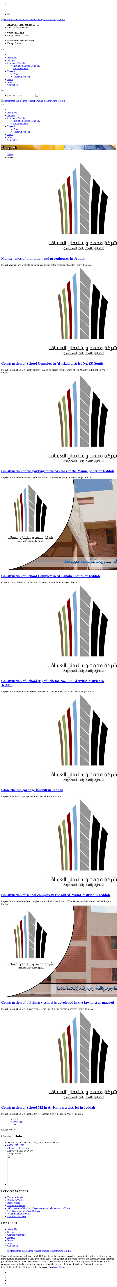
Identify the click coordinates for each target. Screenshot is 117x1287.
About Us (12, 57)
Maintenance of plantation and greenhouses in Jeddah (43, 258)
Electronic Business (16, 1216)
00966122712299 (15, 1145)
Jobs (9, 82)
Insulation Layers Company (26, 65)
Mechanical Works (16, 1205)
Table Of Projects (21, 76)
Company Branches (16, 63)
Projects (11, 71)
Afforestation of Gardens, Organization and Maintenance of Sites (38, 1208)
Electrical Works (15, 1197)
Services (11, 60)
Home (10, 154)
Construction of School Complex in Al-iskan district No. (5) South (52, 363)
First (15, 1119)
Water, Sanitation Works (18, 1213)
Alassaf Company (59, 1267)
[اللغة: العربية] (8, 14)
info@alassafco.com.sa (18, 1148)
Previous (17, 1121)
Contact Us (12, 85)
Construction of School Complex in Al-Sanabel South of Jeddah (50, 576)
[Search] (37, 96)
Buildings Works (15, 1200)
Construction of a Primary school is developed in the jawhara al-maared (57, 1002)
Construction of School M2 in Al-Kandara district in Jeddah (48, 1107)
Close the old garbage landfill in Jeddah (32, 790)
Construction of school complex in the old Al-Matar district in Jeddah (55, 895)
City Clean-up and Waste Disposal (23, 1211)
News (10, 79)
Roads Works (13, 1202)
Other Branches (20, 68)
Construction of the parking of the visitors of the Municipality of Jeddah (57, 471)
